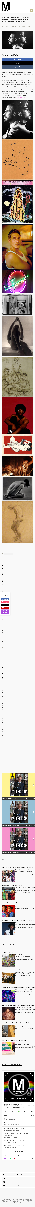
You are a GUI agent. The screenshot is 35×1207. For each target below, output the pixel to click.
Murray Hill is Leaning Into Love (13, 1123)
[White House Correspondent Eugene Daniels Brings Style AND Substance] (8, 928)
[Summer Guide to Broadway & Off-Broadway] (8, 978)
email (18, 67)
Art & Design (18, 28)
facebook (18, 59)
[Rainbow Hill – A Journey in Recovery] (8, 911)
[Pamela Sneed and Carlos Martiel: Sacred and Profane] (8, 1031)
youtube (6, 607)
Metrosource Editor (14, 26)
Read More (3, 651)
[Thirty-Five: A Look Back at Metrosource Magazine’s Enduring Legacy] (8, 876)
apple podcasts (5, 611)
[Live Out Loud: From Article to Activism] (8, 893)
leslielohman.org (21, 97)
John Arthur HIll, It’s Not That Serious (15, 1128)
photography (8, 554)
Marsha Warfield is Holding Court (14, 1146)
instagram (5, 602)
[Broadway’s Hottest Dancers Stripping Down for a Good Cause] (8, 996)
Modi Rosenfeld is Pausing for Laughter (15, 1140)
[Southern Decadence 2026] (8, 960)
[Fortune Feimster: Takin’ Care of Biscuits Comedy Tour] (8, 1048)
